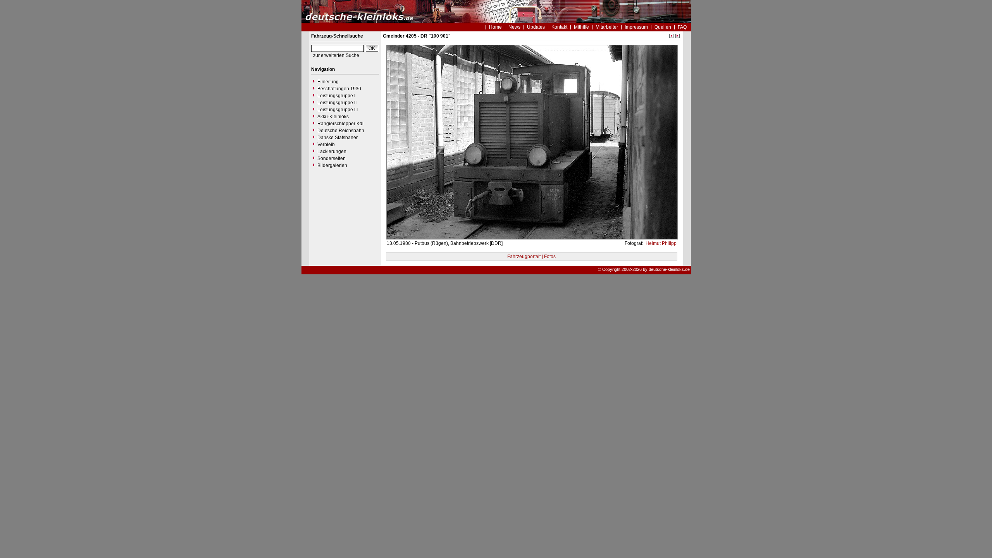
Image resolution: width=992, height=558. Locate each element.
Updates (536, 27)
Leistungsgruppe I (336, 95)
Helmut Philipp (660, 243)
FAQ (682, 27)
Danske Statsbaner (337, 137)
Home (495, 27)
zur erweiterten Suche (336, 55)
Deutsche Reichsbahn (340, 130)
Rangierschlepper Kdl (340, 123)
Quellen (662, 27)
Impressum (636, 27)
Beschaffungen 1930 (339, 88)
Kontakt (559, 27)
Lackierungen (331, 151)
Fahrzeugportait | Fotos (531, 256)
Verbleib (326, 144)
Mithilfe (581, 27)
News (514, 27)
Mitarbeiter (607, 27)
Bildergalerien (332, 165)
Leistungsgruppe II (336, 102)
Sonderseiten (331, 158)
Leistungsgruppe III (337, 109)
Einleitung (328, 81)
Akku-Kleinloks (333, 116)
